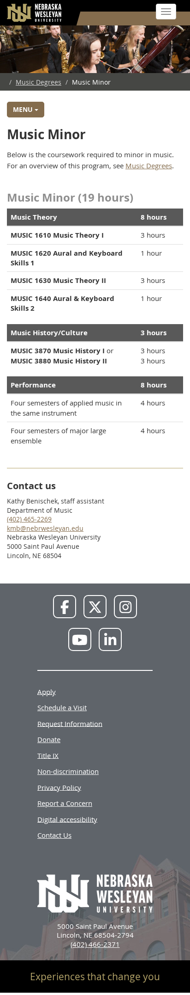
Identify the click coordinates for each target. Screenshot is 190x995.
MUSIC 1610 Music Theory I (57, 235)
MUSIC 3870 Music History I (58, 351)
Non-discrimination (68, 771)
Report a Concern (64, 803)
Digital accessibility (67, 818)
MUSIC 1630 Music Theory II (58, 280)
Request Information (69, 723)
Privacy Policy (59, 787)
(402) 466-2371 (95, 944)
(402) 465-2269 (29, 519)
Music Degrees (38, 82)
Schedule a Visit (62, 707)
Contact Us (54, 835)
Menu (24, 109)
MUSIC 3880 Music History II (59, 361)
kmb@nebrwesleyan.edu (45, 528)
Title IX (48, 755)
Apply (46, 691)
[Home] (34, 12)
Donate (48, 739)
